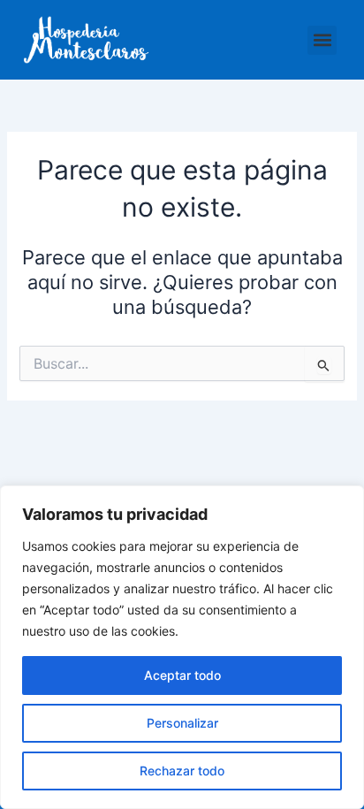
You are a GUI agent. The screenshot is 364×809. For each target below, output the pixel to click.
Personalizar (182, 722)
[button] (322, 40)
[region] (182, 647)
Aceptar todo (182, 675)
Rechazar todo (182, 770)
